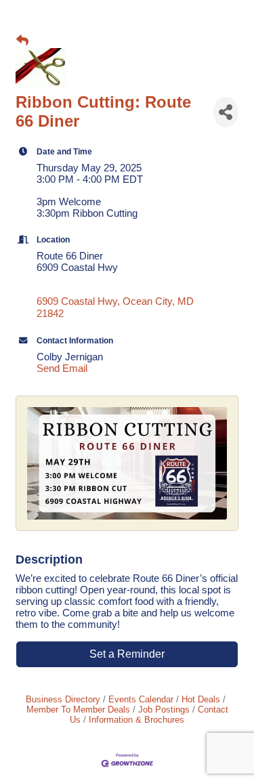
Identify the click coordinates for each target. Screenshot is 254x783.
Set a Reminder (127, 654)
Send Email (62, 368)
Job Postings (164, 709)
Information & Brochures (136, 720)
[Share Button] (225, 112)
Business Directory (63, 699)
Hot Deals (201, 699)
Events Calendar (140, 699)
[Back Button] (22, 41)
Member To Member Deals (78, 709)
